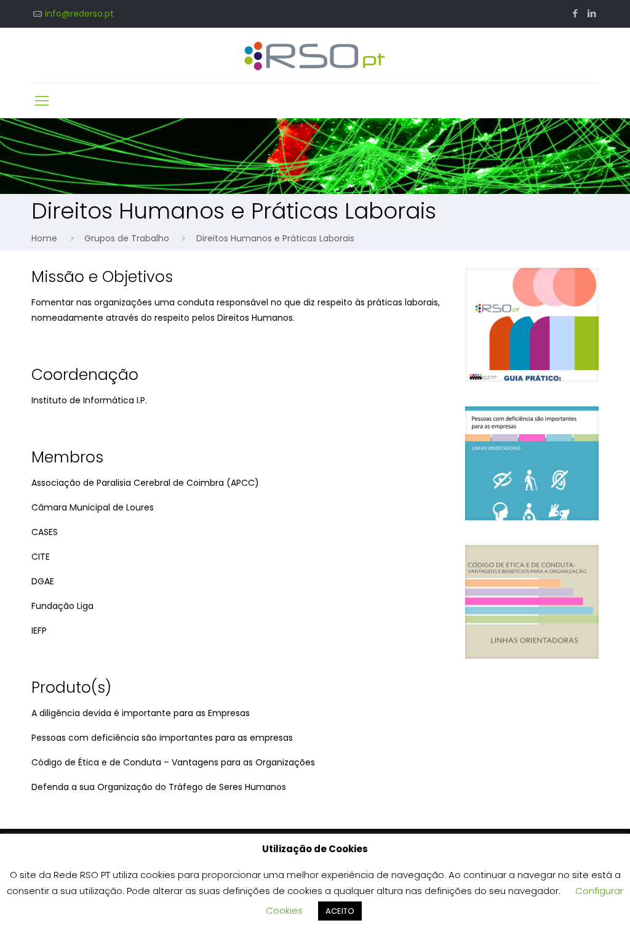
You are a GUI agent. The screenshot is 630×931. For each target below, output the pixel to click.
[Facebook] (575, 13)
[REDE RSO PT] (315, 55)
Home (44, 238)
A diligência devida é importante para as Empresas (140, 713)
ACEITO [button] (339, 911)
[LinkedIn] (592, 13)
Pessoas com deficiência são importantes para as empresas (162, 738)
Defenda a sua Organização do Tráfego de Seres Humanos (158, 787)
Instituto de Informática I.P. (89, 400)
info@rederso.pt (79, 13)
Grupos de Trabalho (126, 238)
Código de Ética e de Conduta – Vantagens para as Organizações (173, 762)
